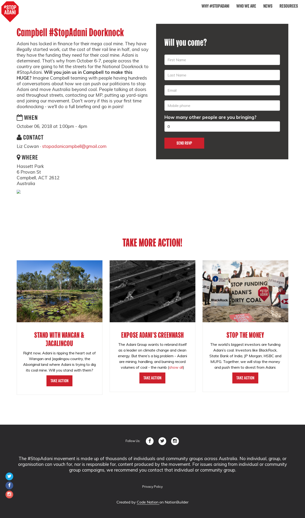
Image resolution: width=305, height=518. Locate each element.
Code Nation (148, 502)
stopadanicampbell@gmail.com (74, 146)
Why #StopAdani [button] (215, 6)
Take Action (59, 381)
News (267, 6)
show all (176, 367)
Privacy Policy (152, 486)
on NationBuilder (173, 502)
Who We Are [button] (246, 6)
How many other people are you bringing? (210, 117)
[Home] (10, 12)
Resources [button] (289, 6)
